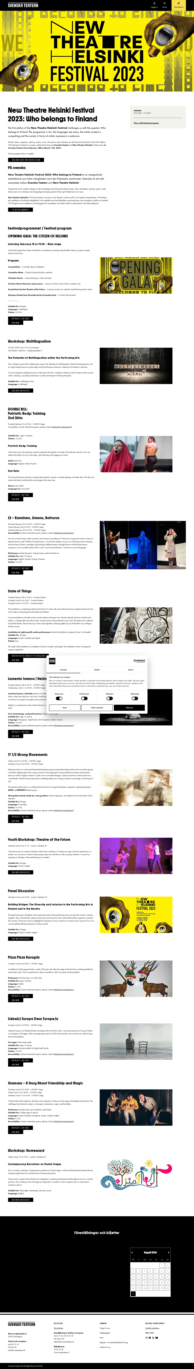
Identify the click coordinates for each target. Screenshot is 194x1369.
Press (102, 1337)
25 (139, 1288)
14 (156, 1277)
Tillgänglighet (105, 1333)
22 (162, 1282)
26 (145, 1288)
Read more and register (21, 390)
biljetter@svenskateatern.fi (62, 427)
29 (162, 1288)
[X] (153, 1338)
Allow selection (97, 708)
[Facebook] (150, 1337)
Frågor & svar (105, 1328)
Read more (16, 322)
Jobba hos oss (105, 1347)
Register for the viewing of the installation (28, 655)
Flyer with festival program (146, 123)
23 (168, 1282)
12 (145, 1277)
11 (139, 1277)
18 (139, 1282)
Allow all (129, 708)
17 (133, 1282)
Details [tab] (97, 670)
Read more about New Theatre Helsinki (26, 159)
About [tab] (130, 670)
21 (156, 1282)
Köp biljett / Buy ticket (20, 318)
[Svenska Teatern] (23, 5)
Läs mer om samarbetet (20, 209)
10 (133, 1277)
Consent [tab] (63, 670)
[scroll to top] (187, 1362)
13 (150, 1277)
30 (168, 1288)
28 (156, 1288)
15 (162, 1277)
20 (150, 1282)
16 (168, 1277)
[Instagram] (147, 1337)
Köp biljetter (58, 1328)
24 (133, 1288)
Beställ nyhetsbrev (152, 1328)
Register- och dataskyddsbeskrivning (114, 1342)
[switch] (84, 698)
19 (145, 1282)
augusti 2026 (150, 1252)
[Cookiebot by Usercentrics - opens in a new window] (135, 661)
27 (150, 1288)
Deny (65, 708)
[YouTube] (156, 1337)
